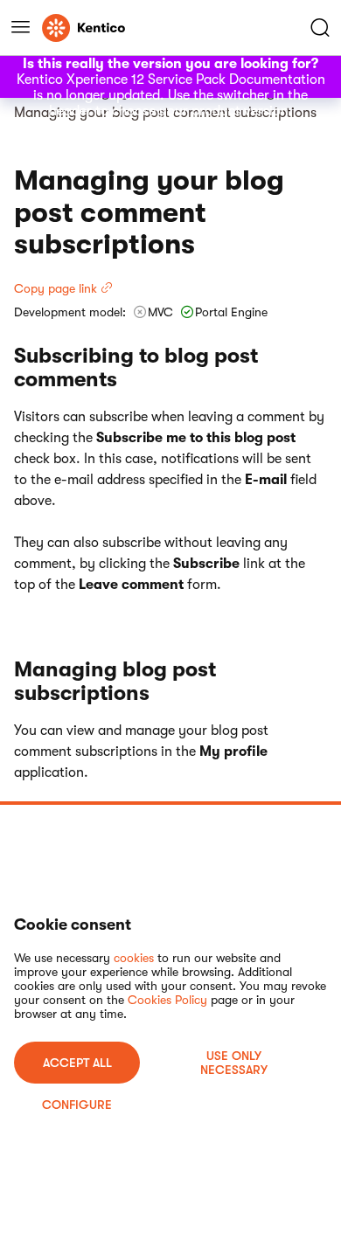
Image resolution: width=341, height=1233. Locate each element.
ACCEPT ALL (77, 1063)
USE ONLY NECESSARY (234, 1063)
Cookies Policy (167, 1000)
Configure (77, 1105)
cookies (134, 958)
